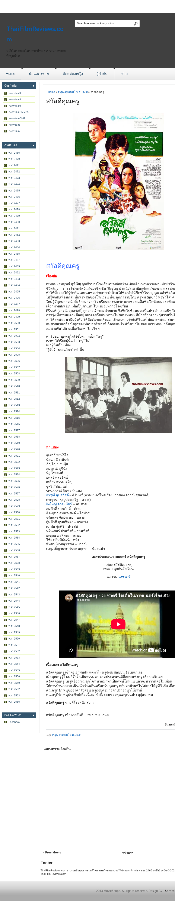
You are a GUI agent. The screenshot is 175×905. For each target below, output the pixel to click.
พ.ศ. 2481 (14, 228)
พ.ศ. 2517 (14, 430)
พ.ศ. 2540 (14, 575)
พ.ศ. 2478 (14, 209)
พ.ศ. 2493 (14, 278)
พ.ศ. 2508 (14, 373)
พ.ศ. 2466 (14, 152)
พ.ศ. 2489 (14, 266)
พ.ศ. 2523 (14, 468)
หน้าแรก (127, 853)
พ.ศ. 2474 (14, 184)
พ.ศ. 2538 (14, 562)
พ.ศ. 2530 (14, 512)
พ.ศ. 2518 (14, 436)
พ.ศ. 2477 (14, 203)
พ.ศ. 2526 (14, 487)
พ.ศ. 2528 (14, 499)
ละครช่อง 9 (15, 105)
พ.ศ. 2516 (14, 424)
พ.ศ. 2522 (14, 461)
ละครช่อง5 (14, 124)
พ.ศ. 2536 (14, 550)
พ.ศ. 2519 (14, 443)
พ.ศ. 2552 (14, 651)
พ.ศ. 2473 (14, 178)
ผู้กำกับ (101, 74)
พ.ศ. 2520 (14, 449)
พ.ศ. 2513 (14, 405)
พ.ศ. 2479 (14, 215)
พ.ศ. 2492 (14, 272)
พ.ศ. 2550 (14, 638)
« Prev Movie (52, 852)
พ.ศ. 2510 (14, 386)
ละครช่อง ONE (17, 118)
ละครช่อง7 (14, 131)
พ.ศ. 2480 (14, 222)
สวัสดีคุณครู (62, 101)
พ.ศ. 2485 (14, 253)
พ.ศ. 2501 (14, 329)
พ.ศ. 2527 (14, 493)
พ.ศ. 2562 (14, 689)
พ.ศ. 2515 (14, 417)
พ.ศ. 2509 (14, 379)
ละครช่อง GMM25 (19, 112)
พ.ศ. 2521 (14, 455)
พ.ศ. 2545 (14, 607)
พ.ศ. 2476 (14, 196)
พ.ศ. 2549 (14, 632)
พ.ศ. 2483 (14, 241)
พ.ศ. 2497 (14, 304)
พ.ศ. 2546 (14, 613)
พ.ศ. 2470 (14, 158)
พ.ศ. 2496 (14, 297)
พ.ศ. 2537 (14, 556)
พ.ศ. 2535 (14, 544)
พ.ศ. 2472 (14, 171)
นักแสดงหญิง (73, 74)
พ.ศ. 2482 (14, 234)
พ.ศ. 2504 (14, 348)
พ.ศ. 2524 (14, 474)
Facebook (14, 722)
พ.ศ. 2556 (14, 676)
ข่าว (124, 74)
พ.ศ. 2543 (14, 594)
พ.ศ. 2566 (14, 701)
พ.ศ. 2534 (14, 537)
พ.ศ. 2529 (14, 506)
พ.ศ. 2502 (14, 335)
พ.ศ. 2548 (14, 626)
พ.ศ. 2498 (14, 310)
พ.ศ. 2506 (14, 360)
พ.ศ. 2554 (14, 663)
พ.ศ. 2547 (14, 619)
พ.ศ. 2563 (14, 695)
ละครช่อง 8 (15, 99)
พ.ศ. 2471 (14, 165)
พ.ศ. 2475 (14, 190)
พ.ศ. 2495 (14, 291)
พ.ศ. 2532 (14, 525)
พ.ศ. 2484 (14, 247)
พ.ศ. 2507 (14, 367)
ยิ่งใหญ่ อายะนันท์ (59, 504)
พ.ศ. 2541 (14, 581)
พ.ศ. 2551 (14, 645)
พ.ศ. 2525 (14, 480)
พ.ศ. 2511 (14, 392)
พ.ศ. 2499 (14, 316)
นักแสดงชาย (39, 74)
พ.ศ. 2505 (14, 354)
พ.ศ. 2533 (14, 531)
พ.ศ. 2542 (14, 588)
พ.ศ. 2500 (14, 323)
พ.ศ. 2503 (14, 342)
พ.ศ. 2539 (14, 569)
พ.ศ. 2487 (14, 259)
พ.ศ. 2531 (14, 518)
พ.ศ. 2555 (14, 670)
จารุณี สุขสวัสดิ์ (66, 91)
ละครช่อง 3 (15, 93)
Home (10, 74)
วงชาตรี (124, 577)
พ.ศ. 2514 (14, 411)
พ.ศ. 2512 (14, 398)
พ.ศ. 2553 (14, 657)
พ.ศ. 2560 (14, 682)
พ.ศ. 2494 (14, 285)
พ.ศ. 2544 (14, 600)
